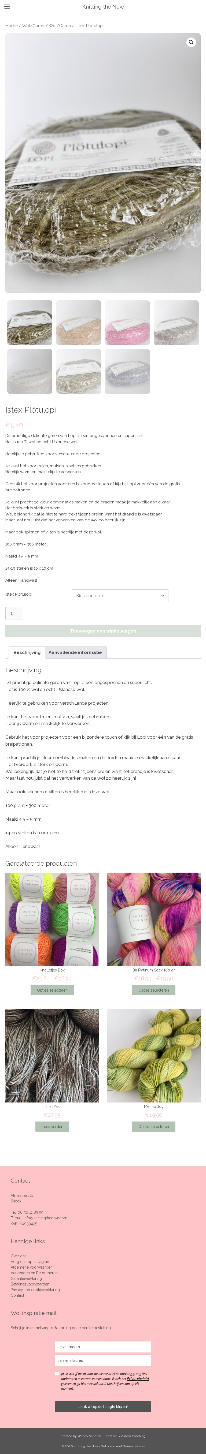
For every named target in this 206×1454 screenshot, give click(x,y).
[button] (191, 42)
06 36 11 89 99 (30, 1212)
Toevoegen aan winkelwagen (103, 631)
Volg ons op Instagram (30, 1261)
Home (11, 25)
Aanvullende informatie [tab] (75, 652)
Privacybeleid (138, 1378)
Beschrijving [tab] (27, 652)
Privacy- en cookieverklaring (35, 1290)
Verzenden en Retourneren (34, 1273)
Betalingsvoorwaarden (30, 1284)
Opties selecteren (52, 990)
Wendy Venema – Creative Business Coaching (111, 1436)
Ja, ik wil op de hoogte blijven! (103, 1406)
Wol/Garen (33, 25)
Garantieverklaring (26, 1278)
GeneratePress (134, 1446)
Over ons (19, 1256)
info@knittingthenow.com (45, 1218)
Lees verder (52, 1126)
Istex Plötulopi (18, 594)
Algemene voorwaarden (32, 1267)
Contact (17, 1295)
